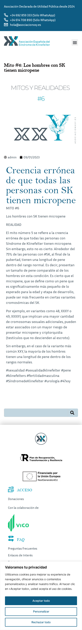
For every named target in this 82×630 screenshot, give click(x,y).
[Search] (73, 413)
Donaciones (16, 499)
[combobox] (36, 413)
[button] (74, 42)
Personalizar (41, 611)
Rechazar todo (41, 622)
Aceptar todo (41, 600)
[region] (41, 595)
